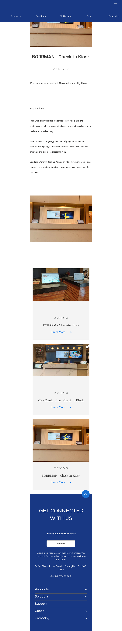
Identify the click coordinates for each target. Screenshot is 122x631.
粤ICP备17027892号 (61, 577)
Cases (89, 16)
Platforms (65, 16)
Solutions (41, 16)
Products (16, 16)
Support (41, 604)
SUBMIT (61, 544)
